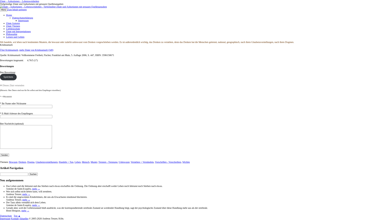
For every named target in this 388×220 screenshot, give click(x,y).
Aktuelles (23, 218)
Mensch (85, 162)
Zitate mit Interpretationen (18, 31)
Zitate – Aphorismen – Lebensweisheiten (19, 1)
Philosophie (11, 34)
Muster (94, 162)
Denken (22, 162)
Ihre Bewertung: (8, 72)
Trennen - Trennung (107, 162)
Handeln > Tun (66, 162)
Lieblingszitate (13, 28)
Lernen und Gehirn (15, 37)
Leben (78, 162)
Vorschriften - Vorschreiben (168, 162)
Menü (3, 10)
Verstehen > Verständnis (142, 162)
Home (9, 15)
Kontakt (15, 218)
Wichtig (186, 162)
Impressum (23, 20)
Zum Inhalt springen (17, 9)
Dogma (30, 162)
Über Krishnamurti (9, 50)
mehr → (36, 189)
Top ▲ (17, 216)
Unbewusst (124, 162)
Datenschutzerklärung (22, 18)
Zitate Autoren (13, 23)
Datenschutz (6, 216)
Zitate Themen (13, 26)
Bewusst (13, 162)
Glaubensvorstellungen (47, 162)
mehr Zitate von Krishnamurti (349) (36, 50)
